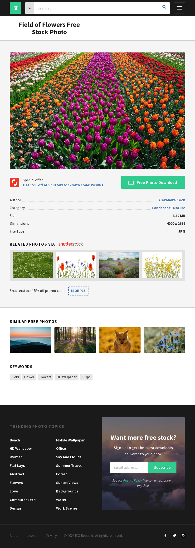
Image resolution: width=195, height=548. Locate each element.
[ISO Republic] (15, 8)
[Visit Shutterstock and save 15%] (70, 244)
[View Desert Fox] (120, 340)
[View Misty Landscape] (30, 340)
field (15, 377)
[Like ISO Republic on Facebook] (165, 536)
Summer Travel (69, 465)
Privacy (51, 535)
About (14, 535)
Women (16, 456)
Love (14, 491)
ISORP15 (78, 290)
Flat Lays (17, 465)
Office (61, 448)
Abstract (17, 474)
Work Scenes (66, 508)
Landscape (161, 207)
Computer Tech (23, 499)
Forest (61, 474)
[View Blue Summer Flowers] (164, 340)
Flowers (45, 377)
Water (61, 499)
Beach (15, 440)
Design (15, 508)
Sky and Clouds (68, 456)
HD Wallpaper (67, 377)
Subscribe (162, 467)
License (32, 535)
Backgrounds (67, 491)
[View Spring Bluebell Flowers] (75, 340)
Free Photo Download (157, 182)
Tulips (86, 377)
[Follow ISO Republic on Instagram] (183, 536)
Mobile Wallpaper (70, 440)
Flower (29, 377)
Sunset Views (67, 482)
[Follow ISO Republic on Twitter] (174, 536)
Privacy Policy (132, 480)
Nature (179, 207)
